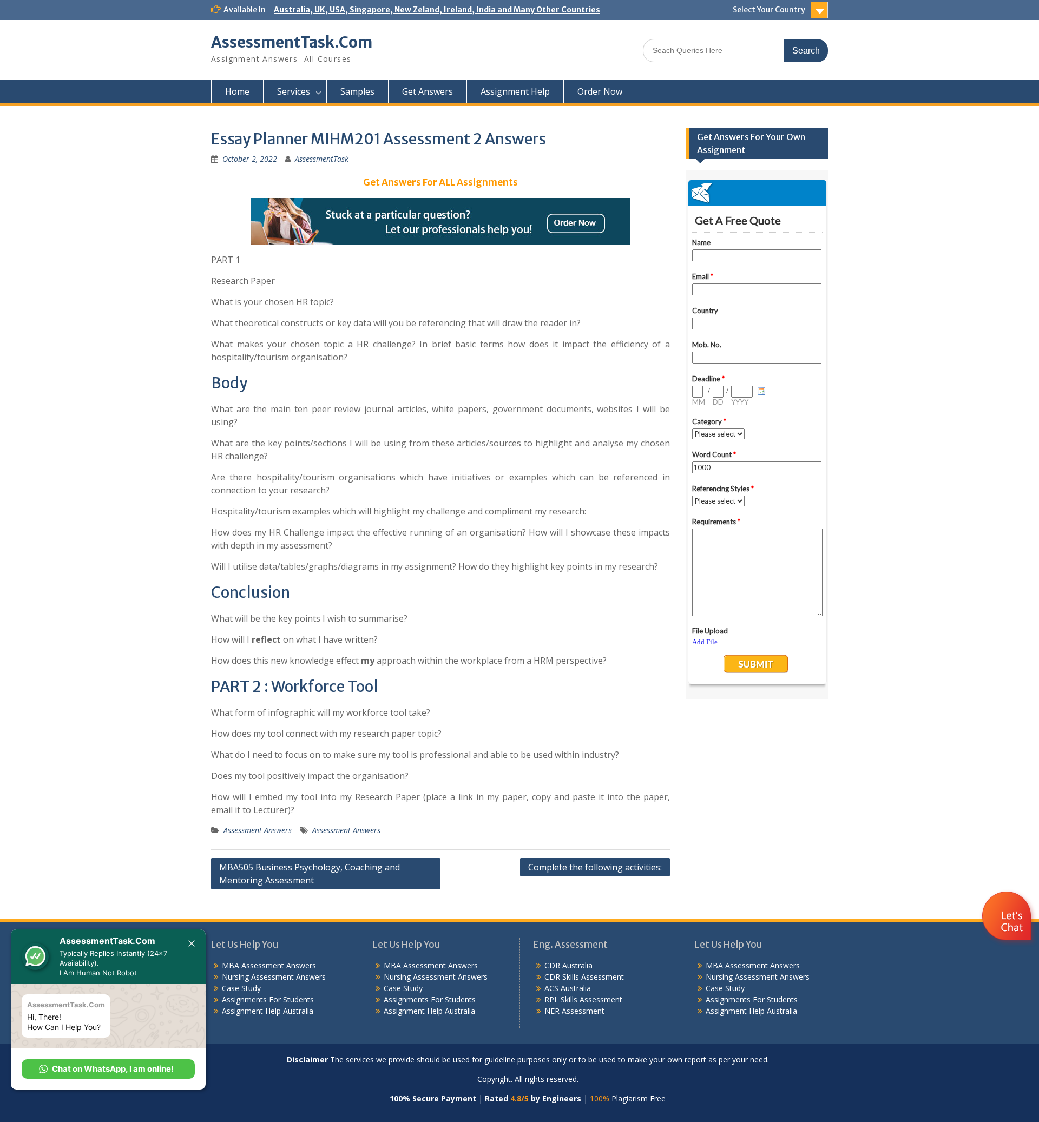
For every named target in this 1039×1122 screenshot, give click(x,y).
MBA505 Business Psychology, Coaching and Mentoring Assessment (309, 873)
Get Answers (427, 91)
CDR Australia (568, 965)
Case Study (241, 988)
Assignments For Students (268, 999)
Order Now (599, 91)
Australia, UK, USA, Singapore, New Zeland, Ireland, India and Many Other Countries (437, 10)
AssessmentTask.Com (291, 42)
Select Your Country (769, 10)
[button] (108, 1069)
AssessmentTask (321, 159)
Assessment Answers (257, 830)
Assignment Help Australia (267, 1011)
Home (237, 91)
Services (293, 91)
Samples (357, 91)
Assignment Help (515, 91)
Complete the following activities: (595, 867)
